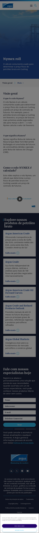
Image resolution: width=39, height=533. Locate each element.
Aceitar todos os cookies (19, 525)
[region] (19, 523)
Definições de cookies (19, 530)
